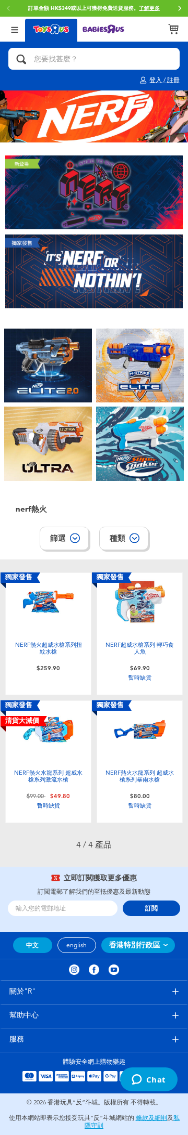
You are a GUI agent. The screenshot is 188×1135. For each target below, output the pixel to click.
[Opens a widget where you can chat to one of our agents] (149, 1080)
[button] (179, 8)
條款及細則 (151, 1117)
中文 (32, 945)
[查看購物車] (173, 29)
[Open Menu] (14, 28)
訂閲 (151, 908)
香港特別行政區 (134, 945)
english (76, 945)
